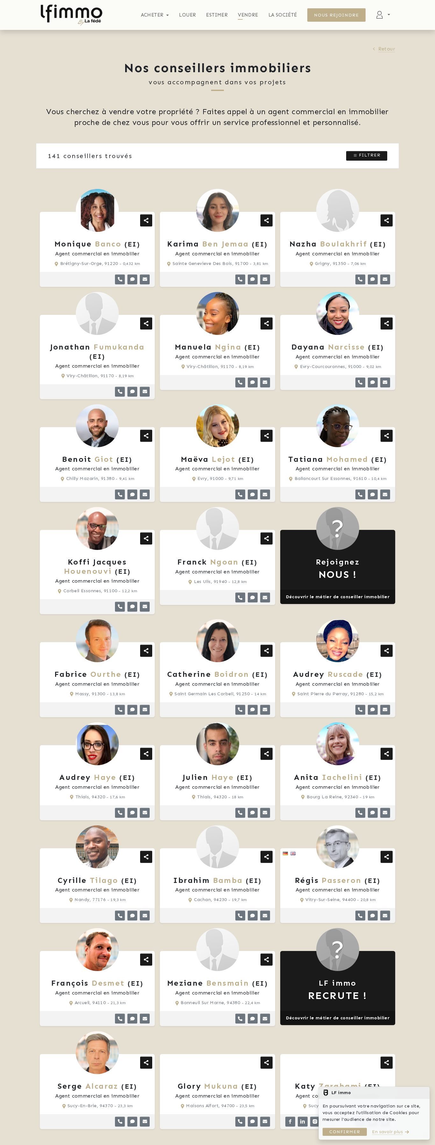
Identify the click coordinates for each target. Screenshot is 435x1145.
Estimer (217, 15)
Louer (187, 15)
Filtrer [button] (369, 155)
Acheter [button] (152, 15)
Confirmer (344, 1132)
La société (282, 15)
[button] (120, 279)
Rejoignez (338, 568)
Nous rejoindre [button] (336, 15)
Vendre (248, 15)
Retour (386, 49)
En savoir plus (387, 1132)
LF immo (337, 990)
